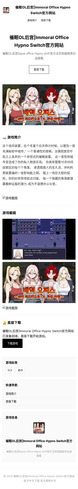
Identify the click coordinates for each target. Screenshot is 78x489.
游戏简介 (32, 20)
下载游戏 (12, 343)
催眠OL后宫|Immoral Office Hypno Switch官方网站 (42, 10)
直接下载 (46, 20)
